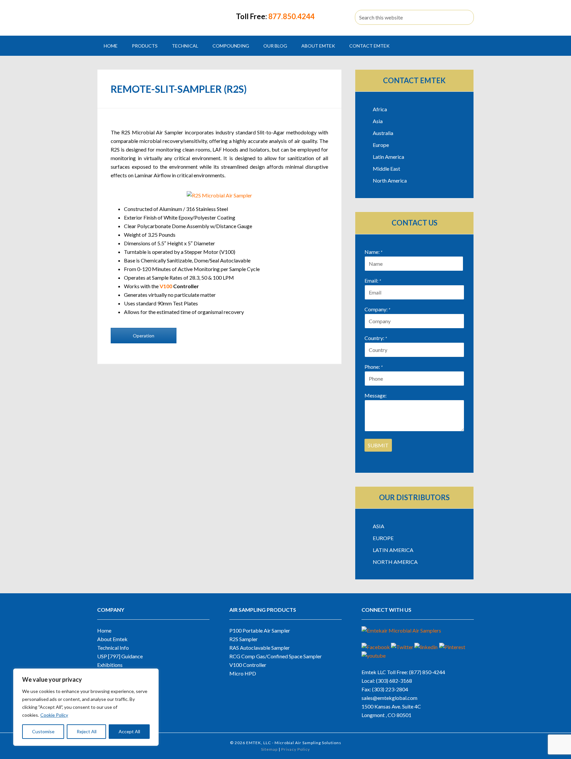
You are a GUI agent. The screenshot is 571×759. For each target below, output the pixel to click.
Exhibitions (110, 665)
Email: (372, 280)
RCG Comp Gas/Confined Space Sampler (275, 656)
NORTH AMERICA (395, 562)
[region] (86, 707)
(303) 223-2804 (390, 689)
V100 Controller (247, 665)
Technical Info (113, 647)
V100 (166, 286)
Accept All (129, 731)
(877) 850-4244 (427, 672)
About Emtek (112, 639)
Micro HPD (242, 673)
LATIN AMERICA (393, 550)
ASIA (378, 526)
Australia (383, 133)
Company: (377, 309)
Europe (381, 145)
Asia (378, 121)
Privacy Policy (295, 749)
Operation (143, 335)
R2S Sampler (243, 639)
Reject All (86, 731)
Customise (43, 731)
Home (104, 630)
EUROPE (383, 538)
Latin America (388, 157)
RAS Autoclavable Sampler (259, 647)
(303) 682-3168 (394, 680)
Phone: (373, 366)
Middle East (386, 168)
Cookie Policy (54, 715)
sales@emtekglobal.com (389, 698)
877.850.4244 (291, 16)
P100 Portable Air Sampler (259, 630)
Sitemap (269, 749)
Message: (375, 395)
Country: (375, 338)
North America (390, 180)
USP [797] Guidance (120, 656)
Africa (380, 109)
